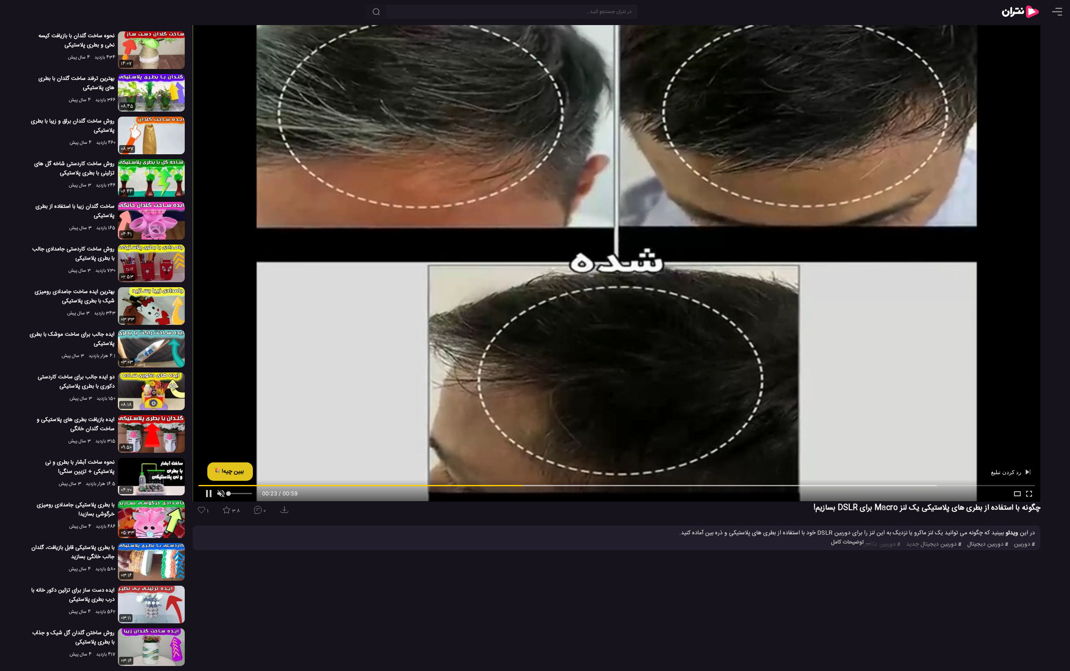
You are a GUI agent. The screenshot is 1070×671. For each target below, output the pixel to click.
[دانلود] (286, 512)
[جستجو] (376, 12)
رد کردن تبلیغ (1007, 472)
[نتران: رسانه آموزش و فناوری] (1020, 11)
